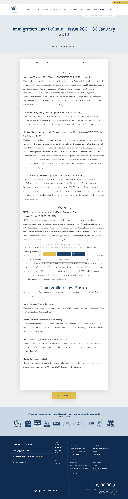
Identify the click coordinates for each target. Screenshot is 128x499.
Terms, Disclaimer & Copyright (111, 489)
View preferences (78, 254)
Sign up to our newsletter (45, 490)
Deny (64, 254)
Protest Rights (96, 465)
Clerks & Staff (44, 9)
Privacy (67, 259)
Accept (50, 254)
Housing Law (96, 443)
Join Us (88, 9)
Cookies (60, 259)
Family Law (72, 471)
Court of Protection (74, 457)
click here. (62, 279)
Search (116, 9)
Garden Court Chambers (13, 9)
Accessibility (87, 489)
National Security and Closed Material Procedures (104, 457)
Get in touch (64, 395)
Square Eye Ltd (113, 494)
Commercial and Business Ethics (77, 451)
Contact (94, 9)
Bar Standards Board (112, 491)
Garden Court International (76, 473)
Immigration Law (96, 445)
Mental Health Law (97, 454)
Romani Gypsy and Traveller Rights (100, 468)
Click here (42, 104)
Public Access (64, 9)
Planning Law (96, 459)
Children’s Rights (74, 445)
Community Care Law (75, 454)
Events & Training (60, 458)
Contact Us (43, 62)
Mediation (95, 451)
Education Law (73, 462)
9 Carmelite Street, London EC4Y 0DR (28, 456)
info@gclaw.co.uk (22, 450)
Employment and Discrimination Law (78, 465)
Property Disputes (97, 462)
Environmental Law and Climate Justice (79, 468)
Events (82, 9)
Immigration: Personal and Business (101, 448)
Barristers (36, 9)
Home (56, 442)
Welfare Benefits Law (97, 471)
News (56, 455)
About (28, 9)
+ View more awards (64, 416)
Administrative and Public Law (77, 443)
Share (86, 62)
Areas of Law (53, 9)
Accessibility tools (120, 2)
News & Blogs (73, 9)
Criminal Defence (74, 459)
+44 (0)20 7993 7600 (106, 9)
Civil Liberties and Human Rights (77, 448)
